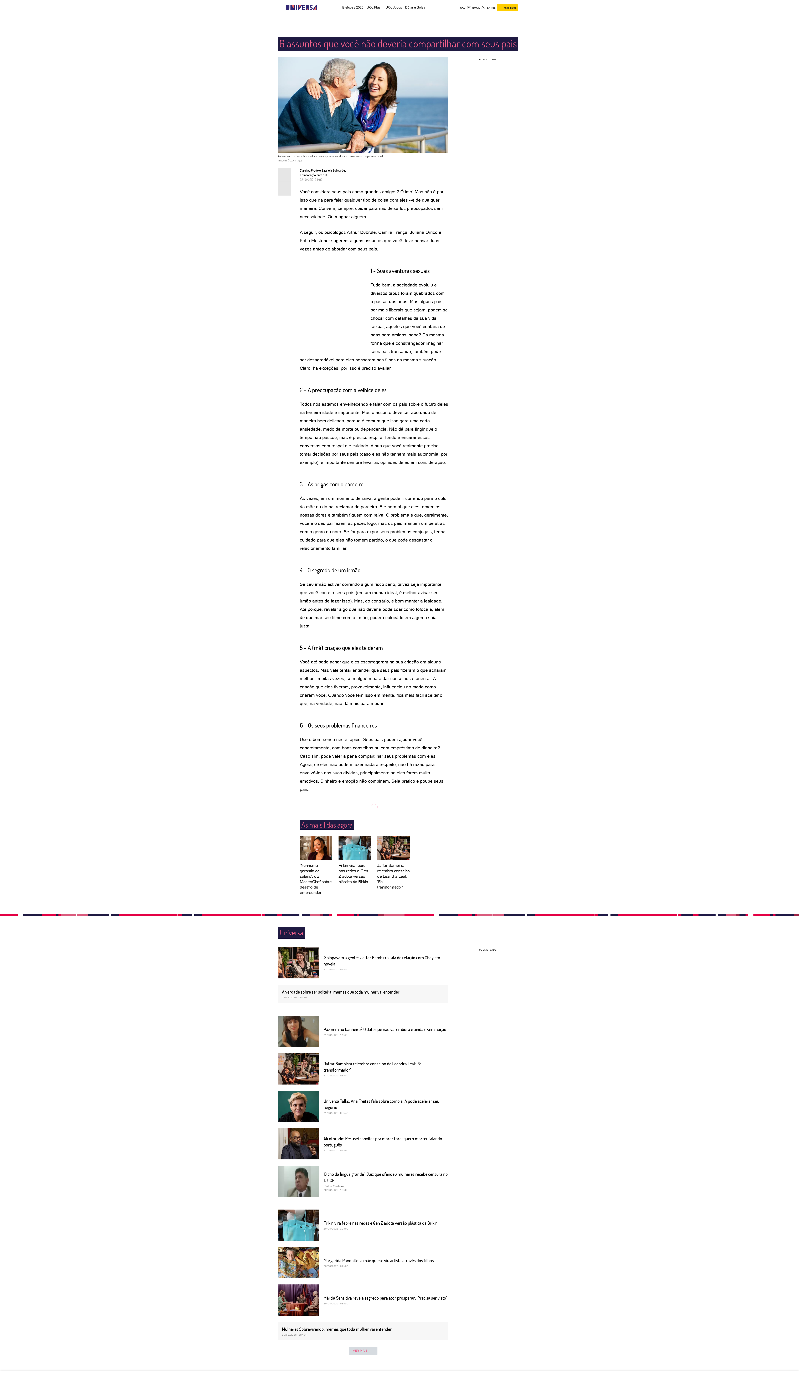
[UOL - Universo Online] (320, 8)
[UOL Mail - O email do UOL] (473, 7)
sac (462, 7)
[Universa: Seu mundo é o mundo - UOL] (301, 8)
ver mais (360, 1350)
